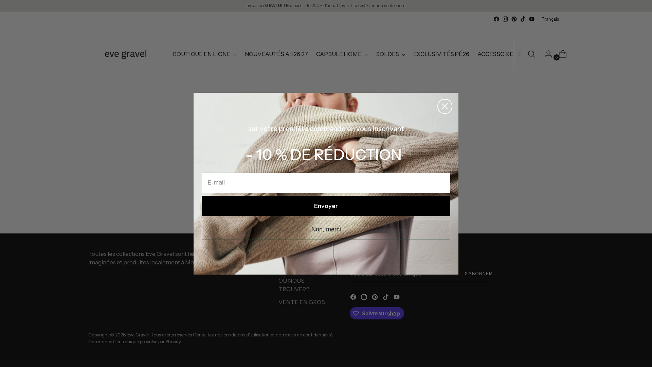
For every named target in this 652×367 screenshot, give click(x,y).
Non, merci (326, 229)
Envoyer (326, 206)
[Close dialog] (445, 106)
